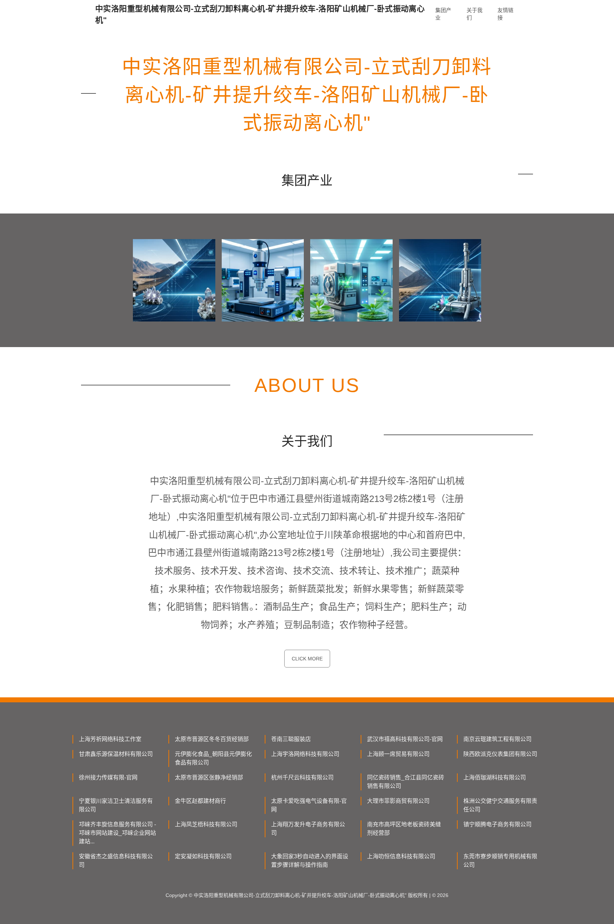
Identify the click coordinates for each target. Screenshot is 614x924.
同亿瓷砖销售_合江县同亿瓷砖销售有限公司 (405, 781)
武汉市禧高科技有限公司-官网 (405, 739)
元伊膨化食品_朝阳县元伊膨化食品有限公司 (213, 758)
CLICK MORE (307, 658)
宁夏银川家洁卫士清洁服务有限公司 (116, 805)
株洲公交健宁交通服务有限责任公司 (500, 805)
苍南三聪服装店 (291, 739)
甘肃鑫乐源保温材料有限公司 (116, 754)
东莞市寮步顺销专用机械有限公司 (500, 860)
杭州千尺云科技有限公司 (302, 777)
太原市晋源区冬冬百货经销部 (212, 739)
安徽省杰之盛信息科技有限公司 (116, 860)
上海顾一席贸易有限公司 (398, 754)
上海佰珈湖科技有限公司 (494, 777)
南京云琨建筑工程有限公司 (497, 739)
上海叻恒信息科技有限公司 (401, 856)
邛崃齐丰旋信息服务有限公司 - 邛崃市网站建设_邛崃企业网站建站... (117, 832)
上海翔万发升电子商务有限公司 (308, 828)
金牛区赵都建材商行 (200, 801)
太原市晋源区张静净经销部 (209, 777)
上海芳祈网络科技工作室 (110, 739)
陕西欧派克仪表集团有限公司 (500, 754)
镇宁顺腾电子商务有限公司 (497, 824)
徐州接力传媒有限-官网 (108, 777)
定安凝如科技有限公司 (203, 856)
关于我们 (475, 14)
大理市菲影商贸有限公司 (398, 801)
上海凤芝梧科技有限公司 (206, 824)
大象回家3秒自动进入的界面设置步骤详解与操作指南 (309, 860)
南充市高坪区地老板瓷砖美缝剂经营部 (404, 828)
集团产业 (443, 14)
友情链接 (505, 14)
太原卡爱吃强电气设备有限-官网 (309, 805)
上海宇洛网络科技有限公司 (305, 754)
